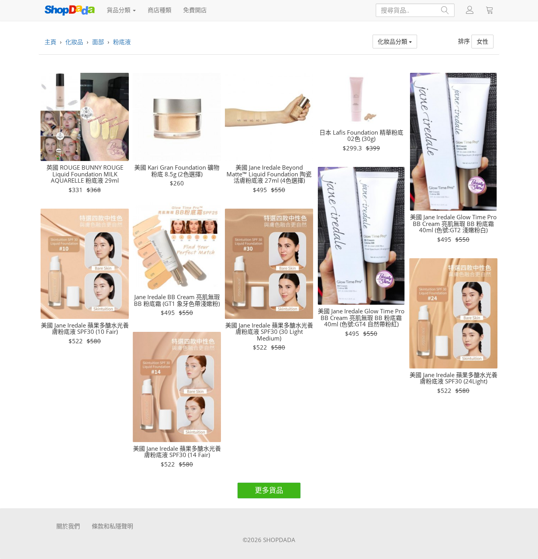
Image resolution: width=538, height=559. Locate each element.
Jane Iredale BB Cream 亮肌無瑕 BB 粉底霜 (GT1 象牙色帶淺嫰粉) (177, 300)
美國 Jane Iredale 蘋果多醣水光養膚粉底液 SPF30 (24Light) (453, 378)
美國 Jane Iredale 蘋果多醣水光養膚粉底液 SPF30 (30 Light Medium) (269, 332)
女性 (482, 41)
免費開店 (195, 10)
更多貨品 (269, 490)
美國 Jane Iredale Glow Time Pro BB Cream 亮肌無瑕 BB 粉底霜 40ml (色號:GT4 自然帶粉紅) (361, 318)
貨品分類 (119, 10)
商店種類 (159, 10)
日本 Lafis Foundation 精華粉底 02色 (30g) (361, 135)
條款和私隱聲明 (112, 526)
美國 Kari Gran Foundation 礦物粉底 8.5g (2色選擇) (176, 170)
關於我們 (68, 526)
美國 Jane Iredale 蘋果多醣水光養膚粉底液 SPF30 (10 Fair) (85, 328)
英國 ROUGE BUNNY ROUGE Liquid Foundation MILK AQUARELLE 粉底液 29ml (84, 174)
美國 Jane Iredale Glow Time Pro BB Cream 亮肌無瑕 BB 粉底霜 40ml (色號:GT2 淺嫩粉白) (453, 223)
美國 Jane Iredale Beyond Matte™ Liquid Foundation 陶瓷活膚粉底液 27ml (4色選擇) (269, 174)
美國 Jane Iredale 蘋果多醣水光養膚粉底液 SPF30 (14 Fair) (177, 451)
